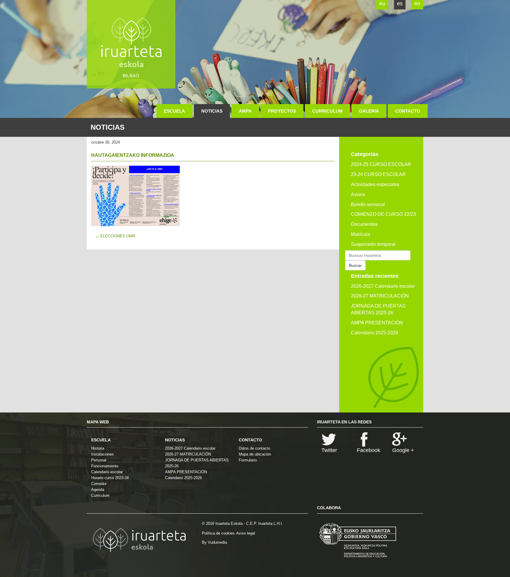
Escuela (174, 111)
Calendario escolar (107, 472)
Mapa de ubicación (255, 454)
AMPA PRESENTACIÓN (377, 322)
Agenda (97, 489)
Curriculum (327, 111)
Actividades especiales (375, 184)
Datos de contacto (254, 448)
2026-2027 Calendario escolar (383, 286)
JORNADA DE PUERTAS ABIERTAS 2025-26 (378, 309)
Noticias (212, 111)
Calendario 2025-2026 (374, 332)
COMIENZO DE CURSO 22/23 (383, 214)
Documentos (364, 224)
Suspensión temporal (373, 244)
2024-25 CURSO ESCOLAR (381, 164)
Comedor (99, 483)
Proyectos (282, 111)
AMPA (245, 111)
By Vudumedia (214, 542)
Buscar (355, 265)
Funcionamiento (104, 466)
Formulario (248, 460)
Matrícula (360, 234)
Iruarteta (131, 44)
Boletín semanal (368, 204)
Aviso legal (245, 533)
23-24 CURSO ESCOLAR (378, 174)
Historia (97, 448)
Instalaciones (102, 454)
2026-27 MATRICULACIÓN (380, 295)
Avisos (358, 194)
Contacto (407, 111)
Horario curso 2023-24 (110, 478)
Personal (98, 460)
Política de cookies (218, 533)
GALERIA (369, 111)
